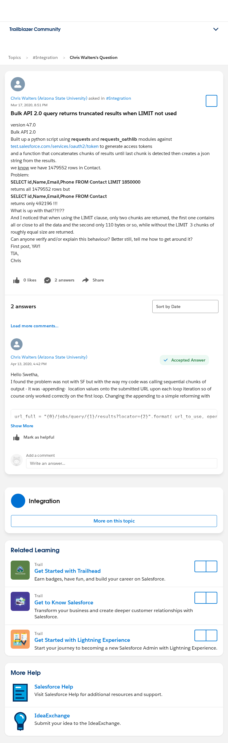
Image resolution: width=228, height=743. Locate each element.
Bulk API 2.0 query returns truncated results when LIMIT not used (94, 113)
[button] (114, 521)
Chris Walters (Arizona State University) (49, 98)
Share (92, 281)
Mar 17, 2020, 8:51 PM (29, 104)
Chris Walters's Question (94, 57)
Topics (14, 57)
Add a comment (40, 455)
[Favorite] (211, 101)
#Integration (45, 57)
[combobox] (185, 306)
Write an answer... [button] (47, 463)
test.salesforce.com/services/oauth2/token (55, 146)
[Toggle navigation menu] (216, 29)
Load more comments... (34, 326)
